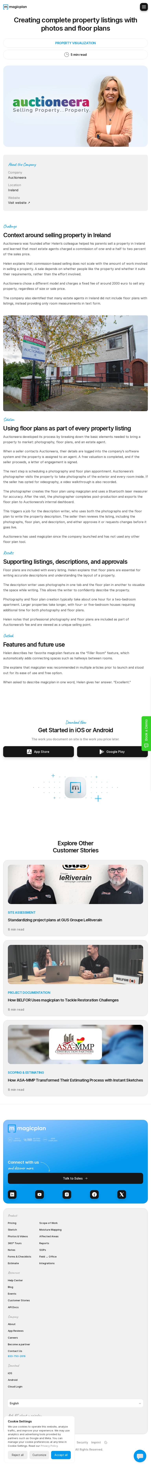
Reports (44, 1243)
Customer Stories (19, 1300)
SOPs (42, 1249)
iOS (10, 1373)
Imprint (96, 1442)
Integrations (47, 1263)
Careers (13, 1337)
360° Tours (15, 1243)
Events (12, 1293)
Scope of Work (48, 1222)
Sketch (12, 1229)
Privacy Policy (49, 1445)
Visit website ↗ (19, 203)
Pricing (12, 1222)
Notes (11, 1249)
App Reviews (16, 1330)
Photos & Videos (18, 1236)
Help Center (15, 1280)
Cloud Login (15, 1386)
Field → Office (48, 1256)
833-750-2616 (17, 1356)
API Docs (13, 1307)
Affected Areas (49, 1236)
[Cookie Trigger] (106, 1442)
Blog (10, 1287)
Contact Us (15, 1351)
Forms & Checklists (19, 1256)
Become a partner (19, 1344)
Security (82, 1442)
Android (12, 1379)
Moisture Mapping (50, 1229)
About (12, 1324)
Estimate (13, 1263)
